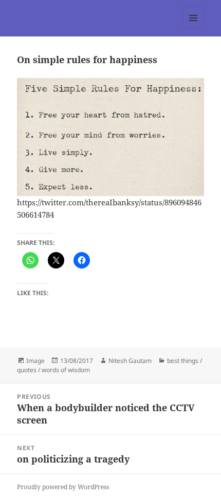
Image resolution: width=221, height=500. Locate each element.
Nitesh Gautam (130, 360)
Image (35, 360)
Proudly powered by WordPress (63, 487)
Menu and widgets (193, 28)
